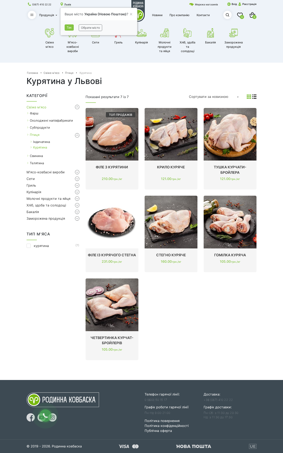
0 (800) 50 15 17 (156, 399)
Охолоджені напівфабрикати (51, 120)
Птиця (34, 135)
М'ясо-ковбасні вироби (46, 172)
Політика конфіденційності (167, 426)
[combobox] (214, 97)
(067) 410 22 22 (41, 4)
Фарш (34, 113)
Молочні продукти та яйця (48, 199)
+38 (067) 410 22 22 (218, 399)
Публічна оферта (158, 431)
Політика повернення (162, 421)
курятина (41, 246)
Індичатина (41, 142)
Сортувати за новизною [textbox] (208, 97)
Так (69, 27)
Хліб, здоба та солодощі (46, 205)
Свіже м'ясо (36, 107)
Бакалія (33, 212)
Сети (31, 179)
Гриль (31, 185)
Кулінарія (34, 192)
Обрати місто (90, 27)
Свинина (36, 156)
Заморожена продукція (46, 218)
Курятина (40, 147)
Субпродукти (40, 127)
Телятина (37, 163)
